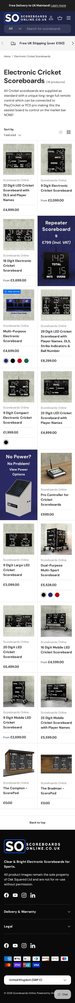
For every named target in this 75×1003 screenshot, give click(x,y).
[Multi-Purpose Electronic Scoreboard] (18, 305)
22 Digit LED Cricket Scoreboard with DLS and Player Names (18, 192)
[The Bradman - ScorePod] (56, 762)
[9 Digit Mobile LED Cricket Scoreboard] (18, 691)
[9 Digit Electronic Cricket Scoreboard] (56, 159)
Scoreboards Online (24, 993)
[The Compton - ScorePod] (18, 762)
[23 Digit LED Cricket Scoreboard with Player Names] (56, 387)
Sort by (9, 129)
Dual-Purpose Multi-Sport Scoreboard (52, 570)
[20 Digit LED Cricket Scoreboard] (18, 621)
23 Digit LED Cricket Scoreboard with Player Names (56, 418)
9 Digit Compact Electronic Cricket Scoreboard (17, 418)
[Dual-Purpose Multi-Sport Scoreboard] (56, 539)
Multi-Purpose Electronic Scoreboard (14, 336)
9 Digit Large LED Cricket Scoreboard (16, 570)
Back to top (37, 822)
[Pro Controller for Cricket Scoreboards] (56, 468)
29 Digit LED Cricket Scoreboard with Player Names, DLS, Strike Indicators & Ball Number (56, 341)
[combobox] (37, 28)
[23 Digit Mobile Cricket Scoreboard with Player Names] (56, 691)
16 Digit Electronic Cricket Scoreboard (17, 266)
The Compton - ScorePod (15, 790)
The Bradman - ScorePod (52, 790)
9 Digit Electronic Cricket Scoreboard (56, 188)
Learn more (58, 5)
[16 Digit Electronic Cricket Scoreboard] (18, 234)
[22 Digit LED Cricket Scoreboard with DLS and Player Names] (18, 159)
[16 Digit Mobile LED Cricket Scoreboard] (56, 621)
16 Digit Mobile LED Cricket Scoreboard (56, 649)
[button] (59, 17)
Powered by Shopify (48, 993)
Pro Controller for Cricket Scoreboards (55, 500)
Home (7, 56)
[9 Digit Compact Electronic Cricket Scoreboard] (18, 386)
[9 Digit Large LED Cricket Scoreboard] (18, 539)
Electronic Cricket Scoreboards (32, 56)
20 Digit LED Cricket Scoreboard (12, 652)
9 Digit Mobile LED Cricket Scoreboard (17, 722)
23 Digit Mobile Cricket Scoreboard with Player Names (56, 723)
